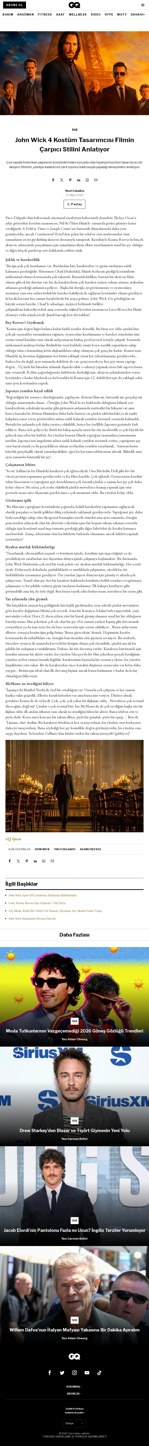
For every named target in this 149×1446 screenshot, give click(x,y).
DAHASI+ (138, 14)
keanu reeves (90, 849)
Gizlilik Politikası (75, 1408)
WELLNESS (78, 14)
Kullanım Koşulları (74, 1412)
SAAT (60, 14)
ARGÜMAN (25, 14)
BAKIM (8, 14)
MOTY (122, 14)
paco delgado (64, 849)
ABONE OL (14, 5)
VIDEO (96, 14)
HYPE (109, 14)
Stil (74, 130)
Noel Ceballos (74, 190)
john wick (42, 849)
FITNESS (45, 14)
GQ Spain (13, 838)
